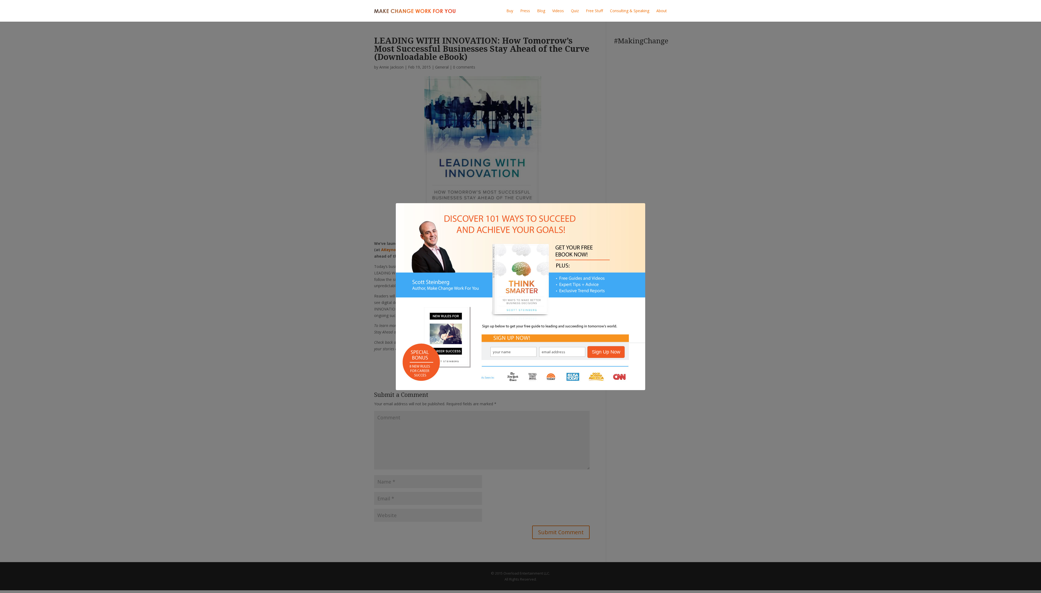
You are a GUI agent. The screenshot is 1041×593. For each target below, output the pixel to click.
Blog (541, 10)
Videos (558, 10)
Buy (509, 10)
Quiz (575, 10)
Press (525, 10)
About (661, 10)
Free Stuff (594, 10)
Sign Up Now (606, 352)
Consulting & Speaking (629, 10)
